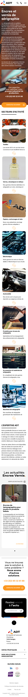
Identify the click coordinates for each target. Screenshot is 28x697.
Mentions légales (14, 683)
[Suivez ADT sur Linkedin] (11, 668)
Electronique (7, 256)
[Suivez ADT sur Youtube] (17, 668)
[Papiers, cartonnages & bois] (14, 205)
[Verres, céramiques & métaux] (14, 168)
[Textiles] (14, 131)
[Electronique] (14, 243)
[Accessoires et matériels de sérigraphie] (14, 356)
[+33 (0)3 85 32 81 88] (21, 3)
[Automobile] (14, 280)
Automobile (7, 294)
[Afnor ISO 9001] (10, 674)
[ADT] (6, 3)
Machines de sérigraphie (11, 409)
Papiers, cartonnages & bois (12, 219)
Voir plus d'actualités (15, 481)
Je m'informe (19, 544)
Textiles (5, 144)
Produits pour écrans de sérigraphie (11, 332)
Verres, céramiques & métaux (13, 182)
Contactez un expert (13, 105)
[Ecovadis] (17, 674)
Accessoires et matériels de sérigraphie (12, 371)
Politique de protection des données (14, 686)
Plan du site (17, 689)
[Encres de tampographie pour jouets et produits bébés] (14, 493)
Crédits (9, 689)
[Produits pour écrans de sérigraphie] (14, 317)
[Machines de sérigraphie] (14, 396)
